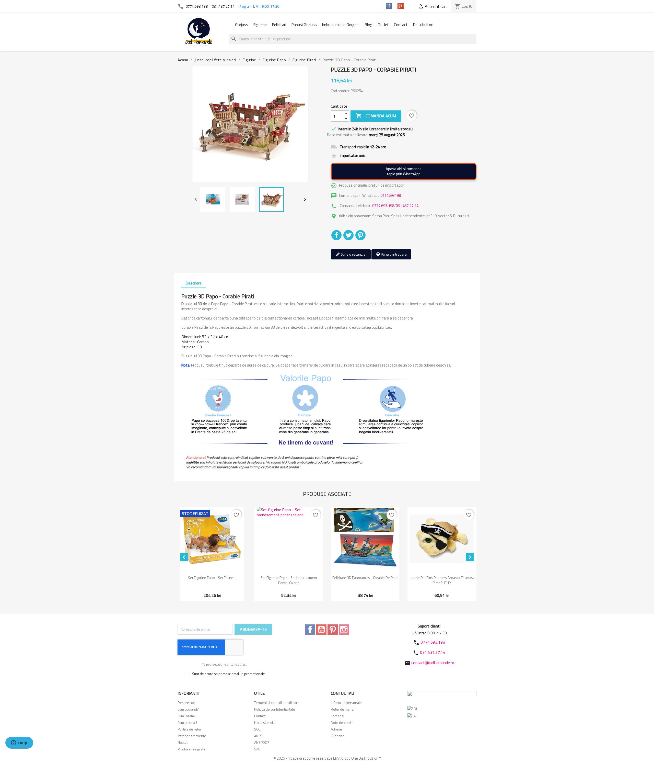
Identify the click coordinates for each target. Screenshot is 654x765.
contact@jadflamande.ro (432, 662)
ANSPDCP (261, 742)
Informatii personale (346, 702)
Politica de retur (189, 729)
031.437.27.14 (223, 6)
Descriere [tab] (193, 283)
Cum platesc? (187, 722)
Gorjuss (241, 24)
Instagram (344, 629)
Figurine (260, 24)
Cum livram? (187, 715)
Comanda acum (376, 116)
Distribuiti (336, 235)
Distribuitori (423, 24)
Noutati (183, 742)
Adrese (336, 729)
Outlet (383, 24)
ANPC (258, 735)
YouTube (321, 629)
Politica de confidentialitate (274, 709)
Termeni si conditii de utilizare (276, 702)
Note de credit (342, 722)
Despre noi (186, 702)
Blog (368, 24)
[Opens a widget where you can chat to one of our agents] (19, 743)
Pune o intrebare (393, 254)
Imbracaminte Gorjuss (340, 24)
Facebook (310, 629)
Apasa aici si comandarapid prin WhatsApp (404, 171)
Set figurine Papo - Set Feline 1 (212, 577)
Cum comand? (188, 709)
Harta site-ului (264, 722)
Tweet (348, 235)
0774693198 (390, 195)
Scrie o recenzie (353, 254)
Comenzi (337, 715)
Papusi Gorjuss (304, 24)
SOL (257, 729)
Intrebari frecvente (192, 735)
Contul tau (342, 693)
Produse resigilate (191, 749)
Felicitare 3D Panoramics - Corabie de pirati (365, 577)
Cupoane (337, 735)
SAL (257, 749)
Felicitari (279, 24)
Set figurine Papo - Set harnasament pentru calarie (289, 580)
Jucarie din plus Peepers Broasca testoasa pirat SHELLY (442, 580)
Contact (401, 24)
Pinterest (360, 235)
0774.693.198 (197, 6)
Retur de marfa (342, 709)
